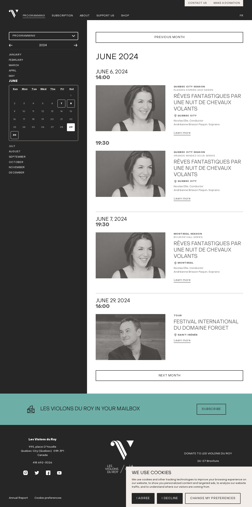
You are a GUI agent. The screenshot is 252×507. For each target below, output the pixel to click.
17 (24, 119)
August (15, 152)
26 (42, 127)
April (13, 71)
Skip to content (126, 15)
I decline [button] (170, 498)
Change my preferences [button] (212, 498)
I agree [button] (143, 498)
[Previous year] (11, 45)
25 (33, 127)
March (14, 65)
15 (71, 111)
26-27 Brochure (208, 461)
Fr (241, 15)
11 (33, 111)
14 (61, 111)
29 (71, 127)
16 (14, 119)
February (16, 60)
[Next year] (75, 45)
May (12, 76)
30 (14, 135)
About (85, 15)
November (17, 167)
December (16, 173)
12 (43, 111)
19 (43, 119)
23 (14, 127)
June (13, 81)
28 (61, 127)
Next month (169, 375)
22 (70, 119)
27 (52, 127)
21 (61, 119)
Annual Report (18, 498)
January (15, 55)
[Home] (124, 457)
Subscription (62, 15)
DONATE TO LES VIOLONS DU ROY (208, 453)
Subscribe (211, 409)
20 (52, 119)
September (17, 157)
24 (23, 127)
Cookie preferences (47, 498)
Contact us (197, 3)
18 (33, 119)
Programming (34, 15)
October (16, 162)
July (12, 146)
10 (24, 111)
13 (52, 111)
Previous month (169, 37)
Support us (105, 15)
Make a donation (227, 3)
